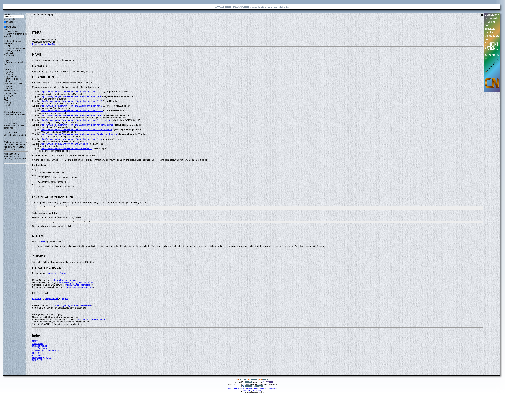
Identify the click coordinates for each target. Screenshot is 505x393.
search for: (8, 14)
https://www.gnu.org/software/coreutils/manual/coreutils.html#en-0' (71, 101)
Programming (10, 55)
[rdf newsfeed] (241, 380)
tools (6, 98)
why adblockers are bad (15, 135)
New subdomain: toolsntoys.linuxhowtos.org (16, 157)
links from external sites (16, 34)
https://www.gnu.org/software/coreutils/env (71, 305)
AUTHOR (36, 355)
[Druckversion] (482, 15)
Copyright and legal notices (252, 390)
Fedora (9, 88)
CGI (7, 60)
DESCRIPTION (39, 346)
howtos (9, 22)
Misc (6, 65)
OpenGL (9, 53)
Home (6, 29)
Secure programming (15, 62)
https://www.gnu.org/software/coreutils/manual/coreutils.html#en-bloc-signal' (76, 120)
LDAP (8, 39)
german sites (11, 93)
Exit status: (42, 348)
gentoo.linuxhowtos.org (16, 114)
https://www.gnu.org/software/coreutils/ (76, 282)
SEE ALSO (37, 360)
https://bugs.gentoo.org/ (65, 280)
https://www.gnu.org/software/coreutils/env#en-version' (66, 148)
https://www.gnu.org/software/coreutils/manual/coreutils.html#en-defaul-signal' (77, 125)
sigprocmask (51, 298)
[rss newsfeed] (252, 380)
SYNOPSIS (37, 343)
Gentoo (9, 86)
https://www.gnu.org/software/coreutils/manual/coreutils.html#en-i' (71, 96)
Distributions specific (13, 84)
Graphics (8, 43)
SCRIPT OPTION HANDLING (46, 351)
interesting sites (11, 91)
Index (34, 44)
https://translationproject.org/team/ (77, 287)
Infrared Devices (13, 41)
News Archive (12, 31)
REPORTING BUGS (41, 358)
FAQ (6, 100)
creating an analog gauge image (16, 49)
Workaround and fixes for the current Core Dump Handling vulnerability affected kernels (15, 145)
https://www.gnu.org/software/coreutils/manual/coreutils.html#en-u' (71, 106)
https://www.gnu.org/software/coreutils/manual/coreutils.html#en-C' (72, 111)
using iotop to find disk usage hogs (14, 126)
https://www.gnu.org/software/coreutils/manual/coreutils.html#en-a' (71, 92)
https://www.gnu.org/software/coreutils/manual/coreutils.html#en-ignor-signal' (76, 129)
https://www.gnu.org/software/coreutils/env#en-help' (65, 144)
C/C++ (9, 57)
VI (6, 67)
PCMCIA (10, 72)
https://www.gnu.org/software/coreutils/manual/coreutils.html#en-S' (72, 115)
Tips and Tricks (13, 76)
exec (43, 242)
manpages (11, 27)
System (7, 69)
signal (65, 298)
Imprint (7, 105)
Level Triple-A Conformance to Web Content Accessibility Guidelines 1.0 (252, 388)
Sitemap (7, 102)
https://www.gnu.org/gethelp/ (79, 285)
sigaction (36, 298)
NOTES (36, 353)
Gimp (8, 46)
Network (7, 36)
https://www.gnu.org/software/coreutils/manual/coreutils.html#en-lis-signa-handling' (79, 134)
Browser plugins (13, 79)
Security (9, 74)
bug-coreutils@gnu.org (57, 273)
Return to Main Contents (49, 44)
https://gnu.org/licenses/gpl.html (90, 319)
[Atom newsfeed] (264, 380)
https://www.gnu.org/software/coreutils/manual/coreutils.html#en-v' (71, 139)
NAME (35, 341)
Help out (7, 81)
